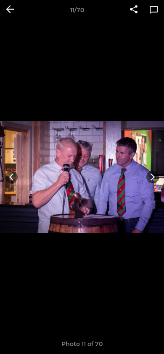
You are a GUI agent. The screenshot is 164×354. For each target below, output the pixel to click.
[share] (134, 10)
